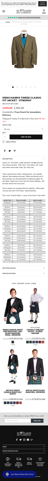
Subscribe (37, 421)
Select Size (6, 125)
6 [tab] (35, 87)
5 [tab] (30, 87)
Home (8, 22)
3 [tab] (22, 87)
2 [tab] (17, 87)
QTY (4, 133)
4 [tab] (26, 87)
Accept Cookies (42, 4)
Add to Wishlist (11, 142)
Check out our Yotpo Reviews (29, 17)
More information (30, 4)
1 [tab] (13, 87)
